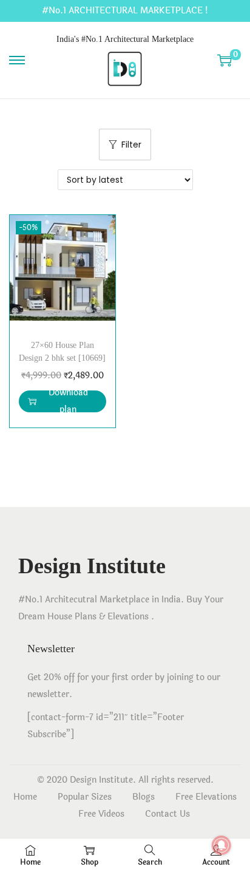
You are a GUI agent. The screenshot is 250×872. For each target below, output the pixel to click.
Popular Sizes (85, 797)
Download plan (68, 401)
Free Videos (101, 814)
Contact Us (167, 814)
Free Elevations (206, 797)
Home (25, 797)
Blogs (143, 797)
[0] (224, 60)
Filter (131, 144)
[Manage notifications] (221, 845)
